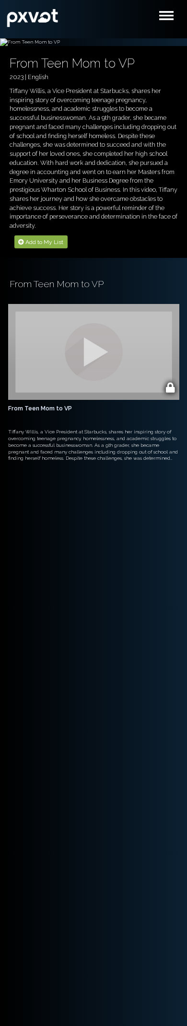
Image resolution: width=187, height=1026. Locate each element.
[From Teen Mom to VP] (32, 17)
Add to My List (43, 242)
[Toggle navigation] (168, 18)
